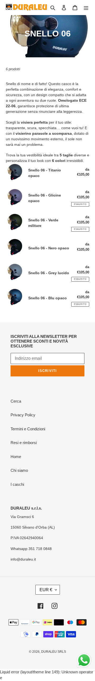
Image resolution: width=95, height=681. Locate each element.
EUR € (46, 589)
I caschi (17, 484)
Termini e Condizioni (28, 429)
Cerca (16, 401)
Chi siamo (19, 470)
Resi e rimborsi (24, 442)
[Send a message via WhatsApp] (84, 660)
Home (16, 456)
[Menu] (86, 7)
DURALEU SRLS (53, 652)
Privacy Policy (23, 415)
